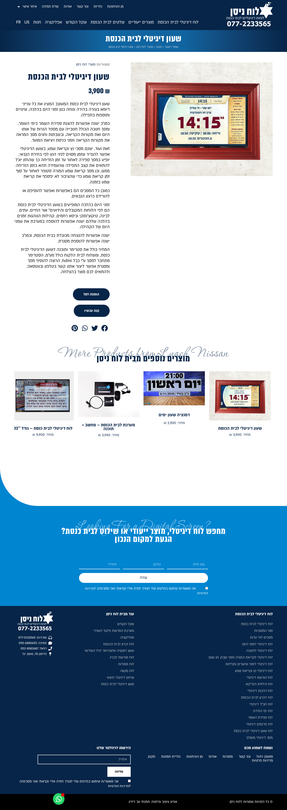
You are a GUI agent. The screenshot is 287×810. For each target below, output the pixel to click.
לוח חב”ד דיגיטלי (261, 704)
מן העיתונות (115, 6)
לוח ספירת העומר (260, 717)
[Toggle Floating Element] (59, 799)
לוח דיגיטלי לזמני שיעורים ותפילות (249, 664)
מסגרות (227, 757)
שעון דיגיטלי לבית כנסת (117, 684)
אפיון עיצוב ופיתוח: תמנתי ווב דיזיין (153, 801)
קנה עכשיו (91, 310)
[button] (178, 22)
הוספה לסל (91, 294)
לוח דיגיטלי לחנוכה (259, 650)
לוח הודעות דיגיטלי (259, 677)
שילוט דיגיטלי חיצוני (120, 677)
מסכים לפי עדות (261, 637)
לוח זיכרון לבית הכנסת (257, 697)
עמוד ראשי (171, 47)
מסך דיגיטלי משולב (259, 737)
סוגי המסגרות (263, 630)
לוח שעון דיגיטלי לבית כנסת (253, 731)
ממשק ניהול (264, 757)
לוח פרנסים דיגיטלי (259, 724)
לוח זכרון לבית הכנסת (118, 644)
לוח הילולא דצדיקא (259, 684)
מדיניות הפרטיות (118, 786)
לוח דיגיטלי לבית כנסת (257, 624)
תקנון (151, 757)
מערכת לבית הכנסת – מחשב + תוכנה (108, 427)
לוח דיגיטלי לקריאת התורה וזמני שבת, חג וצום (241, 657)
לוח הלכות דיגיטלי (260, 691)
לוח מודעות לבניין (122, 657)
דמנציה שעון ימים (174, 415)
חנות (159, 47)
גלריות (97, 6)
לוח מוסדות (126, 664)
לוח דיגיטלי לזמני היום (257, 644)
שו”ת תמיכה (50, 6)
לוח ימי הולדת (263, 711)
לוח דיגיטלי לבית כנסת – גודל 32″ (43, 428)
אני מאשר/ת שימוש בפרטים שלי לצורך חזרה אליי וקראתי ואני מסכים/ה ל (75, 783)
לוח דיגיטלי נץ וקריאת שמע (254, 671)
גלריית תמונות (170, 757)
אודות (68, 6)
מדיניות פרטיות (262, 761)
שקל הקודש (125, 624)
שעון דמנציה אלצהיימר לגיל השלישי (109, 650)
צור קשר (82, 6)
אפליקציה (127, 637)
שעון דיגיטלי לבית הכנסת (240, 428)
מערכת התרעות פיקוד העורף (114, 630)
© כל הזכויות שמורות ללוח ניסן (251, 801)
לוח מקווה (127, 671)
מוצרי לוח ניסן (144, 47)
